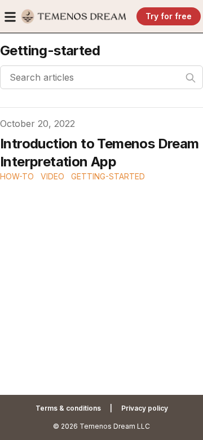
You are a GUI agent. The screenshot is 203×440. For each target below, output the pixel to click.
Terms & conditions (68, 408)
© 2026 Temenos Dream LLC (101, 426)
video (52, 176)
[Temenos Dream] (73, 16)
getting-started (108, 176)
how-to (17, 176)
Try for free (168, 16)
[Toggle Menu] (10, 17)
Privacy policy (144, 408)
